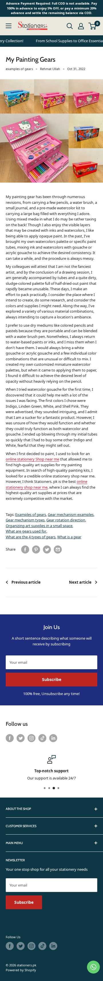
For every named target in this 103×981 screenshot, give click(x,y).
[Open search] (70, 26)
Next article (80, 582)
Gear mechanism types (25, 520)
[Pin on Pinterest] (36, 549)
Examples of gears (30, 514)
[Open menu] (8, 26)
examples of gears (19, 69)
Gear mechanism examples (71, 514)
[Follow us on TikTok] (42, 738)
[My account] (81, 26)
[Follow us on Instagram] (31, 738)
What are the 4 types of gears (31, 536)
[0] (92, 26)
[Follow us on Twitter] (21, 738)
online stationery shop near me (46, 484)
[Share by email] (58, 549)
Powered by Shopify (21, 970)
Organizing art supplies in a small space (39, 525)
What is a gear (69, 536)
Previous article (26, 582)
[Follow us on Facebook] (10, 738)
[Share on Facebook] (25, 549)
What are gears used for (26, 531)
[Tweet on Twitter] (47, 549)
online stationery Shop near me (32, 459)
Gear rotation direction (65, 520)
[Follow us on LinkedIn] (53, 738)
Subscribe (51, 679)
